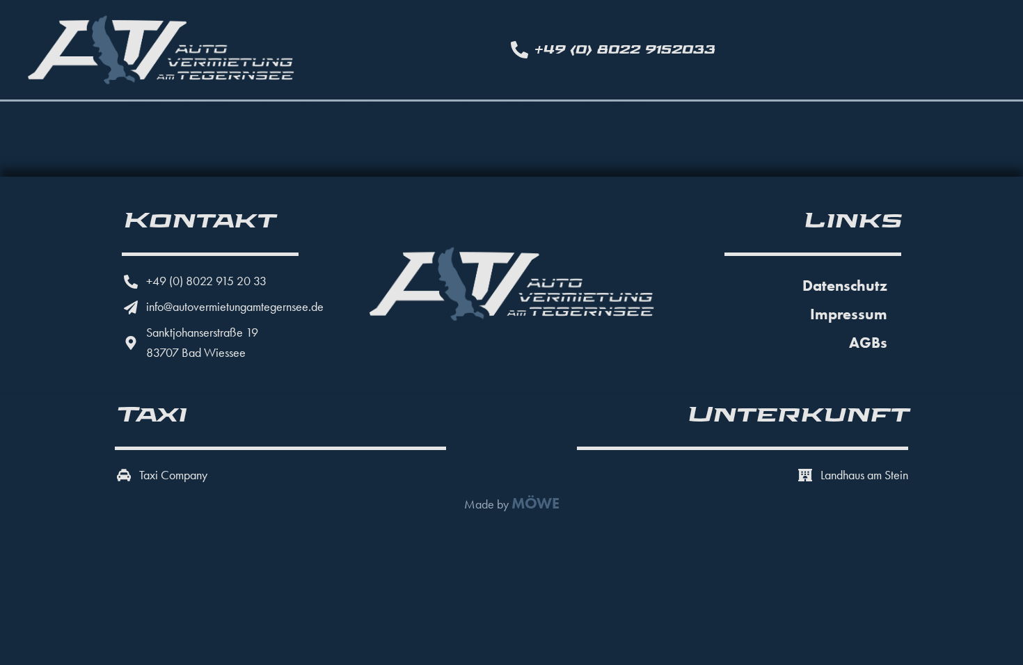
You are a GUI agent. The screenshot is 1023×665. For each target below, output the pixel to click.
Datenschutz (844, 285)
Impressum (848, 314)
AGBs (868, 342)
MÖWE (536, 503)
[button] (30, 634)
